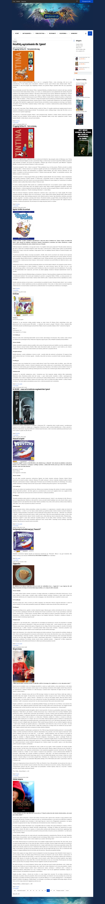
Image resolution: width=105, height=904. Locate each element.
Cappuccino (16, 563)
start (15, 890)
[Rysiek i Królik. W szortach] (23, 225)
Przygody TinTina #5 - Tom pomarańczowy (26, 49)
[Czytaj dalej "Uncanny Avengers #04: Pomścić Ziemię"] (79, 119)
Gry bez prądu (19, 384)
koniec (67, 890)
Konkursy (74, 33)
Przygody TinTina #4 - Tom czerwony (24, 126)
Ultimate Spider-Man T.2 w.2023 (85, 67)
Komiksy (18, 120)
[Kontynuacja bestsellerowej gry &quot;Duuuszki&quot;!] (23, 541)
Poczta (42, 899)
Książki (17, 774)
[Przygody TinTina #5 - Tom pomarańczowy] (23, 65)
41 (33, 890)
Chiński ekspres (18, 779)
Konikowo (16, 294)
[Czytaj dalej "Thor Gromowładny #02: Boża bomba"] (79, 105)
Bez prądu (18, 558)
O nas (14, 1)
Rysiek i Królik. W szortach (21, 209)
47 (51, 890)
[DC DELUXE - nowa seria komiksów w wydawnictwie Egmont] (23, 407)
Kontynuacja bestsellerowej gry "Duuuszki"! (27, 529)
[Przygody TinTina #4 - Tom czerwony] (23, 142)
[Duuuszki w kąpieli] (23, 451)
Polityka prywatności (60, 899)
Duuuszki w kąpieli (18, 438)
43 (39, 890)
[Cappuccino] (23, 575)
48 (54, 890)
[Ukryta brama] (23, 666)
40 (30, 890)
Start (17, 33)
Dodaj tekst (23, 1)
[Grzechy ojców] (83, 142)
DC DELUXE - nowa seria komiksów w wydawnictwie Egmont (31, 389)
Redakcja (18, 1)
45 (45, 890)
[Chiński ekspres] (23, 796)
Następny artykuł (60, 890)
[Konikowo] (23, 306)
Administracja (49, 899)
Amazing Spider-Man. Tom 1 (84, 57)
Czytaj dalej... (16, 122)
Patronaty (52, 33)
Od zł (82, 59)
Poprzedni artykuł (21, 890)
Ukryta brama (17, 649)
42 (36, 890)
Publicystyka (40, 33)
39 (27, 890)
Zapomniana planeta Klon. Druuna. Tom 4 (85, 62)
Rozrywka (63, 33)
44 (42, 890)
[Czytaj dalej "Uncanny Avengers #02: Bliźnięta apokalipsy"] (79, 91)
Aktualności (27, 33)
